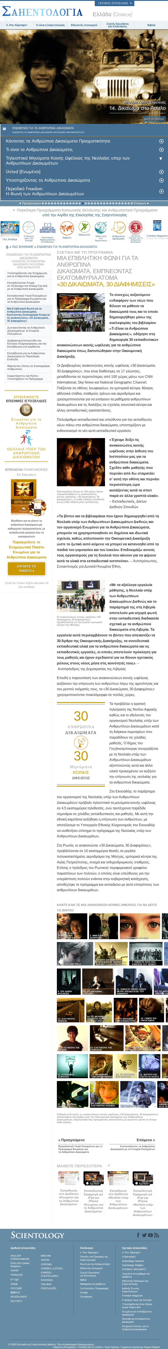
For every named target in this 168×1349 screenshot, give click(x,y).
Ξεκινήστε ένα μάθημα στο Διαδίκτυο (136, 1275)
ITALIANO (46, 1284)
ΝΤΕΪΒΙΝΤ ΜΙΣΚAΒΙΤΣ (134, 1269)
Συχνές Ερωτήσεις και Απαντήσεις (118, 25)
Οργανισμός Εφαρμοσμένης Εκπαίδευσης (47, 238)
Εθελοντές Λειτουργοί (84, 25)
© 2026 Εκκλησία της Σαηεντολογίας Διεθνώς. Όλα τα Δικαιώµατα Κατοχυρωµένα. (51, 1344)
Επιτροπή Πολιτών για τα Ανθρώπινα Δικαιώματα (135, 238)
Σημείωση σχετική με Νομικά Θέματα (140, 1347)
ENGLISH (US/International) (19, 1257)
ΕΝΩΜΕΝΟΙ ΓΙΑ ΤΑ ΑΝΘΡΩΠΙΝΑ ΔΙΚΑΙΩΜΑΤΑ (67, 246)
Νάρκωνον (84, 234)
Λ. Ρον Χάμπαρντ (16, 25)
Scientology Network (133, 1261)
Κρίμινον (67, 237)
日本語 (14, 1284)
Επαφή (84, 1292)
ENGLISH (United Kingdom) (19, 1265)
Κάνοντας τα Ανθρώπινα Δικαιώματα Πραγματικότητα (58, 141)
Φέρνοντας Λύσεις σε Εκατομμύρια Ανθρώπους (28, 368)
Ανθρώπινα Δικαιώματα (118, 237)
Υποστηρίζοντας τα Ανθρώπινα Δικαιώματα (48, 180)
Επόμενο (140, 203)
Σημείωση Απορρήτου (64, 1347)
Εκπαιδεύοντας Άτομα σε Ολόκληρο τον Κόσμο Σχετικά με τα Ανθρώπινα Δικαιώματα (27, 286)
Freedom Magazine (132, 1295)
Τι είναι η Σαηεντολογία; (50, 25)
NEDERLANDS (18, 1296)
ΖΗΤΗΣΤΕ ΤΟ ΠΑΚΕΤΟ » (26, 568)
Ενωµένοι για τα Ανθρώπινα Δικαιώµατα (137, 1313)
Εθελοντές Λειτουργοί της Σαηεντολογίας (135, 1282)
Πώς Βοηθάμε (10, 239)
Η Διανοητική (128, 1256)
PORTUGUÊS (48, 1288)
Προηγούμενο (31, 203)
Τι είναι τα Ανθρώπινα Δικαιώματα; (39, 149)
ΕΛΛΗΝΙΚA (47, 1280)
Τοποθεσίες (86, 1296)
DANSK (14, 1270)
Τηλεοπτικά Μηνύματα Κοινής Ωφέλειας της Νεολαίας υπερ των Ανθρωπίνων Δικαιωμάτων (68, 160)
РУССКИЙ (16, 1288)
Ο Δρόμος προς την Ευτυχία (29, 238)
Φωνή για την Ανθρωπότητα (95, 1264)
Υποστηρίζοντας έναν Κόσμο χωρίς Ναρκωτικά (137, 1305)
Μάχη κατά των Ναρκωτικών (101, 238)
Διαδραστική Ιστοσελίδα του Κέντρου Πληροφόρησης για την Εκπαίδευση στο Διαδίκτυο (27, 343)
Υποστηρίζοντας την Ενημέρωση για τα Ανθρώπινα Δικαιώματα (27, 275)
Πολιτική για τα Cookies (90, 1347)
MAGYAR (46, 1255)
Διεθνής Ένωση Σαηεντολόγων (130, 1290)
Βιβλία (151, 25)
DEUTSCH (16, 1301)
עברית (14, 1279)
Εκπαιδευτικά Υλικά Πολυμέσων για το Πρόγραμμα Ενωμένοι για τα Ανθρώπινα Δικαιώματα (27, 298)
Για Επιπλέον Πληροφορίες (94, 1288)
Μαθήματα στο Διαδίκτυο (92, 1284)
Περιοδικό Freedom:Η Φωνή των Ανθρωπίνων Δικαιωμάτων (45, 191)
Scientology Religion (132, 1265)
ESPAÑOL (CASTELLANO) (49, 1274)
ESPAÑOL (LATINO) (52, 1268)
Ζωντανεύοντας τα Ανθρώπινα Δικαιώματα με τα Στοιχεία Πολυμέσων (26, 330)
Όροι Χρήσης (112, 1347)
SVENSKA (46, 1264)
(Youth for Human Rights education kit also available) (26, 585)
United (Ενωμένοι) (23, 172)
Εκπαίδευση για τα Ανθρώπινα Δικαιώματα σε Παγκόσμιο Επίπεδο (26, 356)
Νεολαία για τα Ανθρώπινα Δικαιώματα (136, 1320)
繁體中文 (15, 1292)
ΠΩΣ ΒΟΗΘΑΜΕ (23, 246)
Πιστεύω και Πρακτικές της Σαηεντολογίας (94, 1258)
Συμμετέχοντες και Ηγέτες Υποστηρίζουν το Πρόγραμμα (25, 377)
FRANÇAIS (16, 1274)
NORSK (45, 1260)
